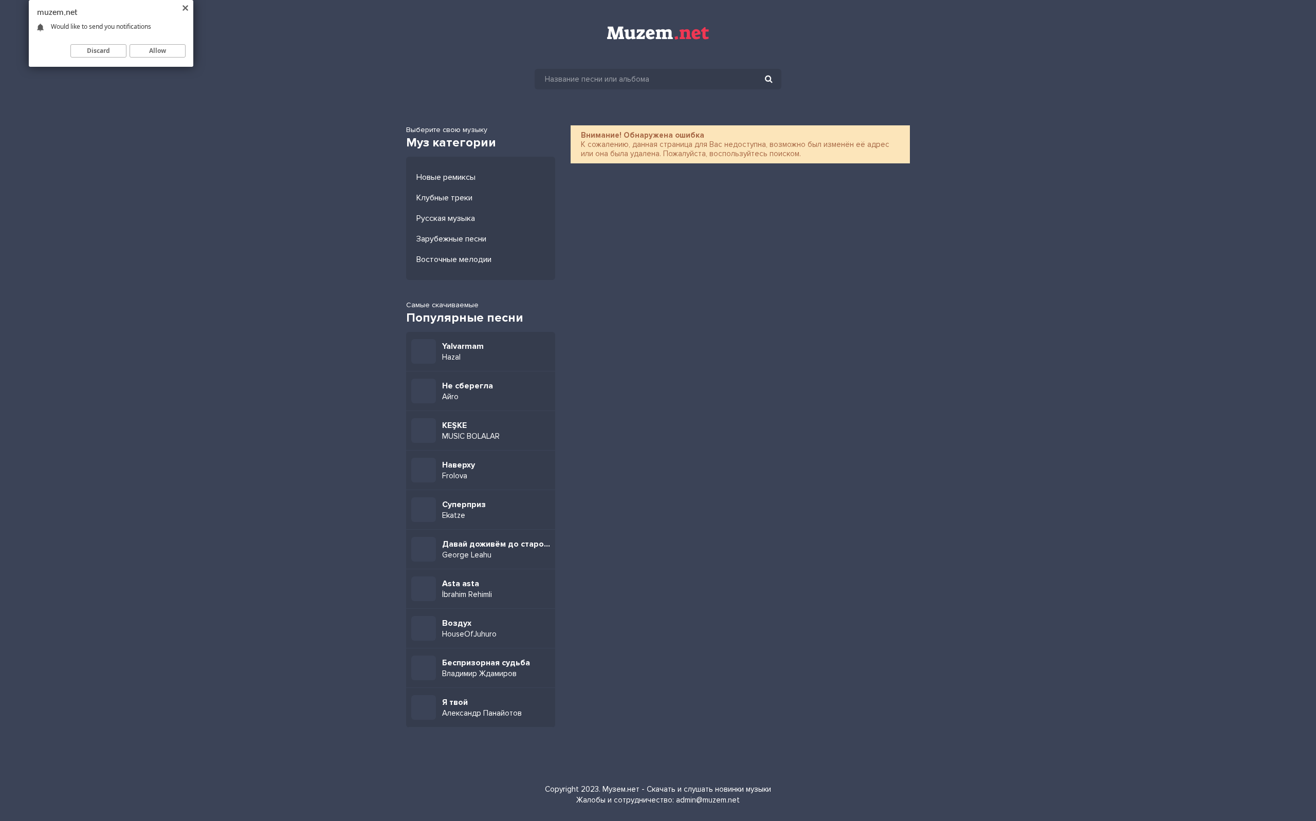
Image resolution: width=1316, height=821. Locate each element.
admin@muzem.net (708, 800)
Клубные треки (444, 198)
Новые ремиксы (446, 177)
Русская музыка (445, 218)
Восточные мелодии (453, 259)
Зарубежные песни (451, 239)
